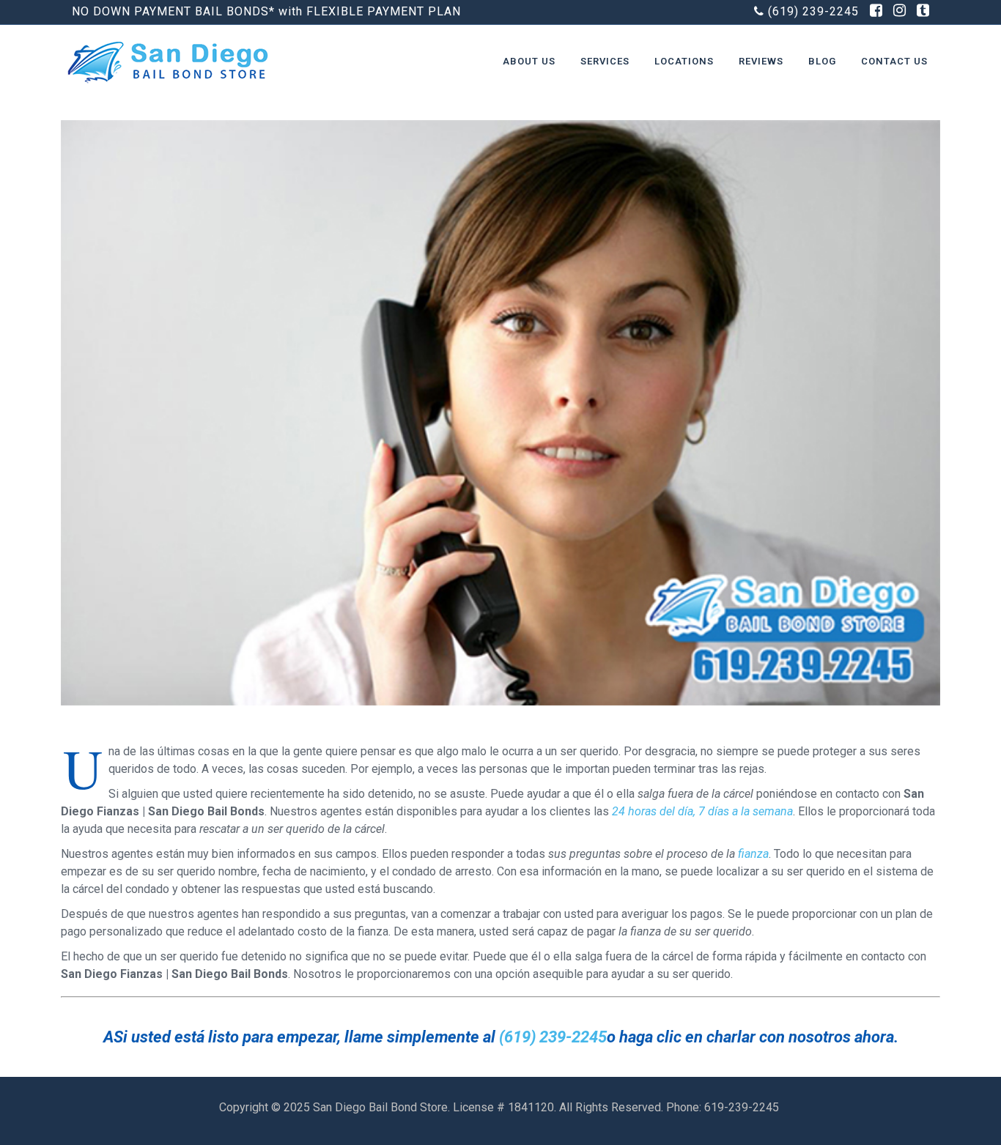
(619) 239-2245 (813, 11)
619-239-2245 (743, 1107)
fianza (753, 854)
